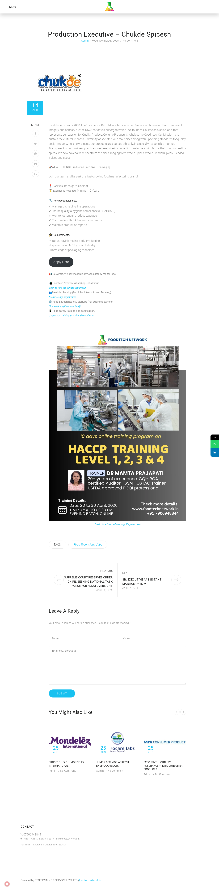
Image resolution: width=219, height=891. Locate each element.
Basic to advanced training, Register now (117, 524)
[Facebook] (35, 133)
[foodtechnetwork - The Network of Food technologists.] (109, 6)
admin (85, 40)
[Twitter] (35, 143)
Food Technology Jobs (87, 544)
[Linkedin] (215, 452)
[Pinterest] (35, 153)
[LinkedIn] (35, 163)
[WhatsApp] (215, 444)
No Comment (130, 40)
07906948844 (32, 834)
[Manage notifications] (7, 884)
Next (125, 572)
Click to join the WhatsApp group (67, 287)
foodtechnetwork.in (90, 880)
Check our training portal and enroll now (71, 315)
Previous (106, 570)
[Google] (35, 173)
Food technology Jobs (105, 40)
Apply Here (61, 262)
